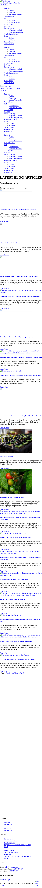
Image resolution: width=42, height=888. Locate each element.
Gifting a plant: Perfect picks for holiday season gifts (16, 641)
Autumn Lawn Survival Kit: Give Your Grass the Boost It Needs (19, 276)
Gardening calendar (11, 34)
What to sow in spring (6, 456)
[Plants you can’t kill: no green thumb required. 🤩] (32, 785)
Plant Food (12, 12)
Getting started (14, 20)
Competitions (8, 42)
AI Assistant (8, 24)
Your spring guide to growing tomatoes (12, 497)
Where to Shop (9, 102)
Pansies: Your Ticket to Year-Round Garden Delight (15, 537)
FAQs (6, 847)
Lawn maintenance (15, 22)
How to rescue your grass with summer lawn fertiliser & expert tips (20, 375)
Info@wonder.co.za (11, 867)
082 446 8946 (14, 871)
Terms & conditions (11, 841)
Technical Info (9, 127)
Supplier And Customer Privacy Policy (17, 845)
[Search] (26, 188)
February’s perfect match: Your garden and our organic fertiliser (20, 296)
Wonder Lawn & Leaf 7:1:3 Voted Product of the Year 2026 (18, 209)
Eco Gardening (9, 114)
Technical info (9, 44)
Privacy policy (9, 839)
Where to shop (9, 16)
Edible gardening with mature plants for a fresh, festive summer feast (21, 357)
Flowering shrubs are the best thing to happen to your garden (18, 337)
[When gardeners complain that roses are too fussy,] (32, 708)
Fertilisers (12, 10)
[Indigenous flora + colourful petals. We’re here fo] (10, 715)
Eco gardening (9, 28)
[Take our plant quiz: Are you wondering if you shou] (10, 770)
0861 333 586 (18, 869)
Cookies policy (9, 843)
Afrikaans (12, 40)
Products (7, 8)
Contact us (8, 131)
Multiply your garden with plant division (12, 599)
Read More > (4, 221)
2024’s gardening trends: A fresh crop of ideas (14, 579)
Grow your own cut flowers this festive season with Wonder (17, 659)
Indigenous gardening (16, 30)
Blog (6, 36)
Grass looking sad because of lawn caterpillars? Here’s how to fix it (20, 416)
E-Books (7, 26)
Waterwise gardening (16, 32)
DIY (5, 18)
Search (2, 188)
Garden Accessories (15, 14)
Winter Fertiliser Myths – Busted (10, 243)
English (11, 38)
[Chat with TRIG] (37, 883)
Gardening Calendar (11, 119)
